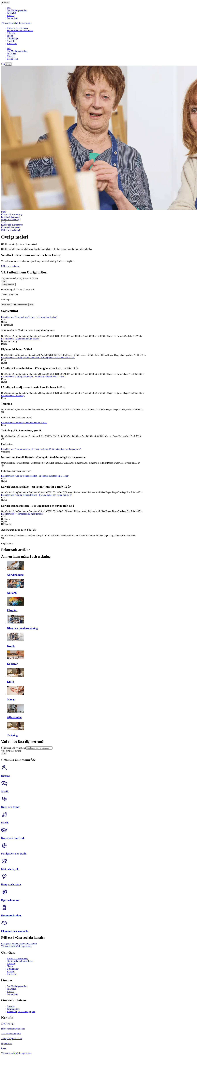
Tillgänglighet (13, 1009)
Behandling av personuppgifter (21, 1011)
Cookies (5, 3)
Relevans (6, 305)
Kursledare (12, 974)
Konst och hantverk (10, 217)
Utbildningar (12, 969)
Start (3, 212)
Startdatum (22, 305)
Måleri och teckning (10, 219)
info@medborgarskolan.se (13, 1028)
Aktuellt (10, 971)
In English (11, 989)
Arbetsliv (11, 963)
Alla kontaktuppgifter (11, 1033)
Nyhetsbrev (6, 1043)
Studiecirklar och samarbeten (20, 961)
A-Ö (14, 305)
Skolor (10, 966)
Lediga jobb (12, 994)
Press (3, 1048)
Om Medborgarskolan (17, 986)
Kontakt (10, 991)
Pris (31, 305)
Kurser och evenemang (11, 214)
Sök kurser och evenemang (13, 748)
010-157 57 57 (8, 1024)
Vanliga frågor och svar (11, 1038)
